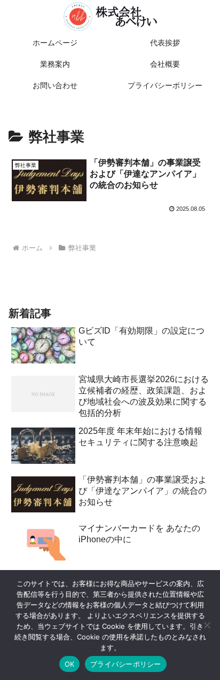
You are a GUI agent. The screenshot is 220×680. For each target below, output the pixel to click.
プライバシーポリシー (125, 664)
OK (70, 664)
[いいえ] (206, 625)
